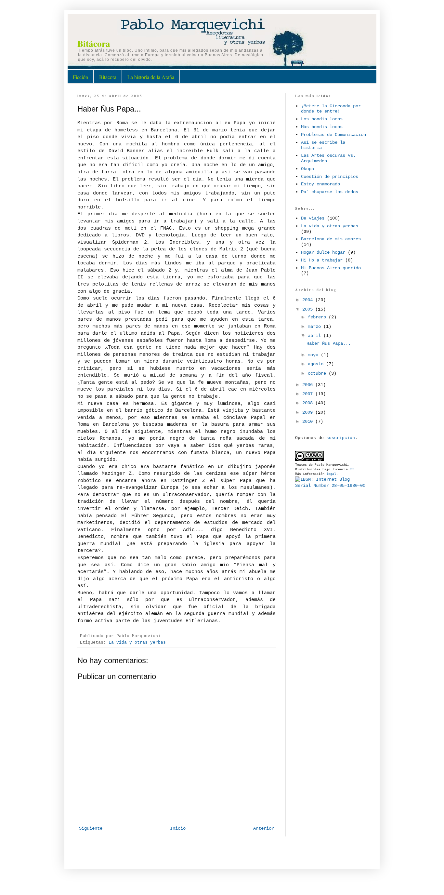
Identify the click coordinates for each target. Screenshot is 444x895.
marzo (315, 326)
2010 (308, 421)
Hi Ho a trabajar (322, 260)
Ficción (80, 76)
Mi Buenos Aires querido (331, 268)
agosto (317, 364)
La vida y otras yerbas (137, 642)
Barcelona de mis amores (331, 239)
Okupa (307, 168)
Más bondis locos (322, 126)
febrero (318, 317)
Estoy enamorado (320, 184)
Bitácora (93, 43)
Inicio (178, 828)
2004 (308, 299)
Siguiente (90, 828)
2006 (308, 384)
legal (331, 474)
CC (352, 469)
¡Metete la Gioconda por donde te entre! (331, 108)
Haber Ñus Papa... (329, 343)
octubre (318, 373)
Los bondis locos (322, 119)
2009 (308, 412)
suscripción (340, 437)
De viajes (312, 218)
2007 (308, 393)
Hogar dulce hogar (323, 252)
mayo (314, 354)
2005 (308, 309)
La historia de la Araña (150, 76)
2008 (308, 403)
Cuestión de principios (329, 176)
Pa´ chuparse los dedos (329, 191)
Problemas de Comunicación (333, 134)
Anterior (263, 828)
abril (315, 335)
